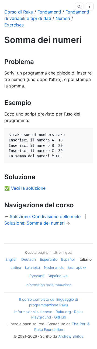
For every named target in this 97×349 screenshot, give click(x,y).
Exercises (14, 25)
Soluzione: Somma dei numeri (34, 223)
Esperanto (48, 259)
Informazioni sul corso (33, 312)
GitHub (60, 317)
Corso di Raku (18, 12)
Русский (36, 276)
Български (76, 267)
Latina (16, 267)
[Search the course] (79, 6)
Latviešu (32, 267)
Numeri (63, 18)
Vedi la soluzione (28, 188)
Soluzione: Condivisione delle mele (45, 216)
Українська (58, 276)
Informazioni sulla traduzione (48, 285)
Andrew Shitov (71, 336)
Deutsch (28, 259)
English (11, 259)
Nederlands (54, 267)
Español (68, 259)
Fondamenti (49, 12)
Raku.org (63, 312)
